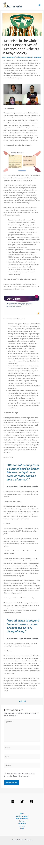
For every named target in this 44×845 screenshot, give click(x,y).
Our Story (22, 821)
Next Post (22, 701)
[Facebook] (12, 801)
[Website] (22, 766)
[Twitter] (22, 801)
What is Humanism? (22, 816)
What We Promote (22, 818)
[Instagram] (31, 801)
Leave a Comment (8, 57)
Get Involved (22, 823)
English (18, 57)
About (22, 813)
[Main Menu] (39, 5)
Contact (22, 826)
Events (23, 57)
